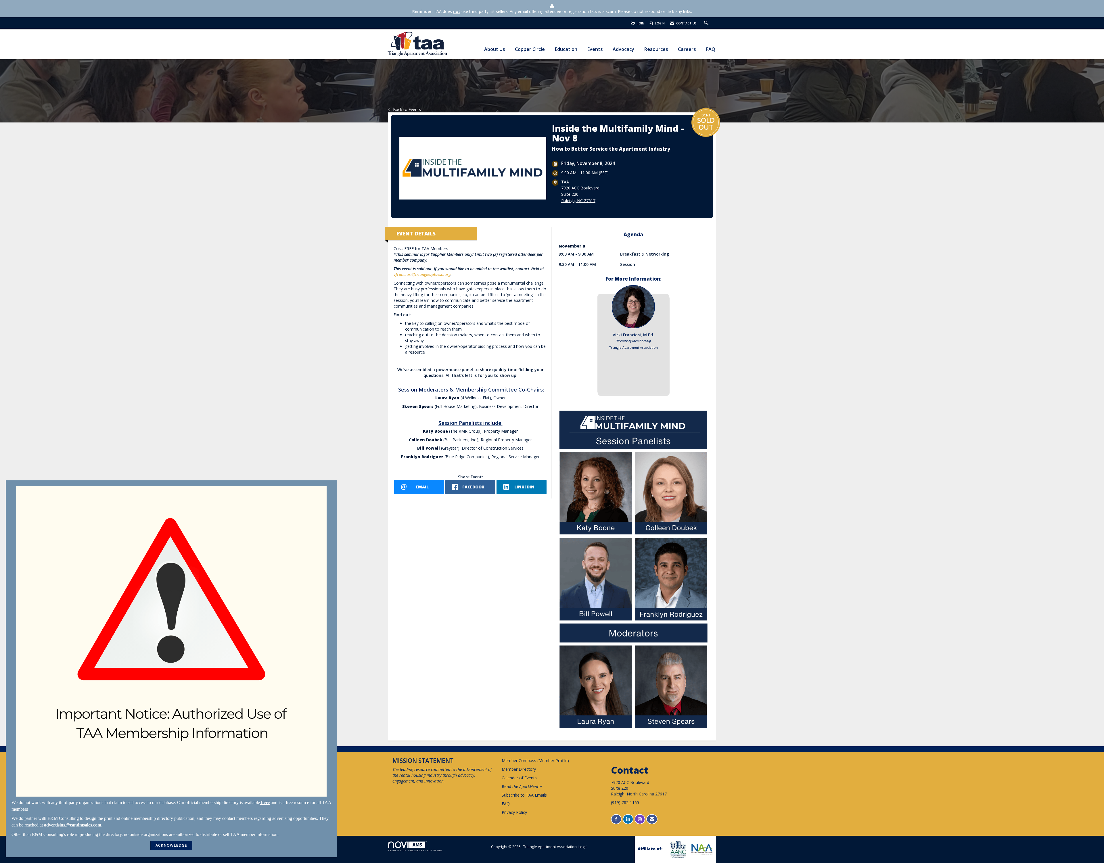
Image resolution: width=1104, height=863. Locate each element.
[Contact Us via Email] (652, 819)
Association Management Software (415, 850)
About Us (494, 49)
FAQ (710, 49)
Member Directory (519, 769)
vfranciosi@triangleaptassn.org (422, 274)
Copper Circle (530, 49)
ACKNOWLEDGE (171, 845)
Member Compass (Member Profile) (535, 760)
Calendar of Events (519, 777)
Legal (582, 846)
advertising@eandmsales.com (72, 824)
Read (522, 786)
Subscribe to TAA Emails (524, 795)
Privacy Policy (514, 812)
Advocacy (623, 49)
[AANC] (677, 849)
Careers (687, 49)
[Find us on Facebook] (616, 819)
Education (566, 49)
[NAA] (701, 849)
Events (595, 49)
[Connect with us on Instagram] (640, 819)
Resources (656, 49)
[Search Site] (707, 23)
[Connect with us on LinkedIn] (628, 819)
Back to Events (407, 109)
